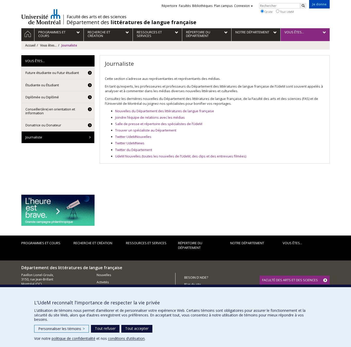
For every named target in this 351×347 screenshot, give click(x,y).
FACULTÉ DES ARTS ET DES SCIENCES (290, 280)
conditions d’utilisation (126, 338)
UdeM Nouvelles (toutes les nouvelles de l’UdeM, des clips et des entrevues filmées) (180, 156)
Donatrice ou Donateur (43, 125)
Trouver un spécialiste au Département (145, 130)
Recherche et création (92, 243)
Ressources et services (146, 243)
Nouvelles (104, 275)
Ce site (268, 12)
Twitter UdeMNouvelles (133, 136)
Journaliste (33, 137)
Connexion (242, 6)
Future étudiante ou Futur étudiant (52, 72)
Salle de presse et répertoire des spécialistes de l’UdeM (158, 123)
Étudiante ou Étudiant (42, 85)
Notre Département (247, 243)
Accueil (30, 45)
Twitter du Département (133, 149)
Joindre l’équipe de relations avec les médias (150, 117)
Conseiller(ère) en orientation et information (50, 111)
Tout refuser (105, 328)
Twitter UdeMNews (129, 143)
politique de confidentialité (73, 338)
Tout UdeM (286, 12)
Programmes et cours (40, 243)
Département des (131, 22)
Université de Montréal (41, 16)
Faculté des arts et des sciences (96, 17)
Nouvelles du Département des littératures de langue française (164, 111)
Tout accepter (137, 328)
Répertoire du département (190, 245)
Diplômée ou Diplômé (42, 97)
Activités (103, 282)
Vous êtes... (48, 45)
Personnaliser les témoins (61, 328)
